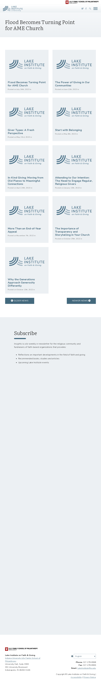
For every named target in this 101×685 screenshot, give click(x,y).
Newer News (80, 300)
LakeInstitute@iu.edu (86, 668)
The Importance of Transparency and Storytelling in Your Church (72, 232)
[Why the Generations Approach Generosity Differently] (27, 261)
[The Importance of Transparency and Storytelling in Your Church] (74, 210)
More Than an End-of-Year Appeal (24, 230)
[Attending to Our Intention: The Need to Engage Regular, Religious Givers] (74, 159)
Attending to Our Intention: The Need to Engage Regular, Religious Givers (74, 181)
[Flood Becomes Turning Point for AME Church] (27, 64)
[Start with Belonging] (74, 112)
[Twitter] (82, 9)
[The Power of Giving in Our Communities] (74, 64)
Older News (20, 300)
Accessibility (76, 677)
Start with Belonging (68, 130)
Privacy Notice (89, 677)
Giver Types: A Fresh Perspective (21, 131)
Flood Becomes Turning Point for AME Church (27, 84)
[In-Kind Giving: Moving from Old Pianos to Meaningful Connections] (27, 159)
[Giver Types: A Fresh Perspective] (27, 112)
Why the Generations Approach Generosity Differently (21, 283)
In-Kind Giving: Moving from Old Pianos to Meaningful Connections (25, 181)
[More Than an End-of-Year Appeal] (27, 210)
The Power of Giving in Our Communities (72, 84)
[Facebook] (86, 9)
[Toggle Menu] (95, 8)
